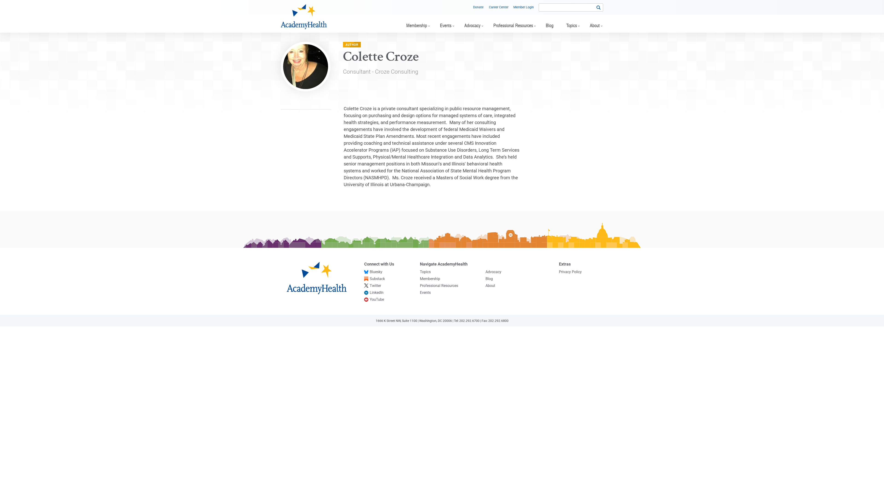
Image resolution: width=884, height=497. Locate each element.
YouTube (377, 299)
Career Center (499, 7)
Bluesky (376, 272)
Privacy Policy (570, 272)
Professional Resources (439, 285)
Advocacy (493, 272)
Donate (478, 7)
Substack (377, 279)
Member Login (523, 7)
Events (425, 292)
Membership (430, 279)
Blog (489, 279)
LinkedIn (377, 292)
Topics (425, 272)
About (490, 285)
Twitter (375, 285)
